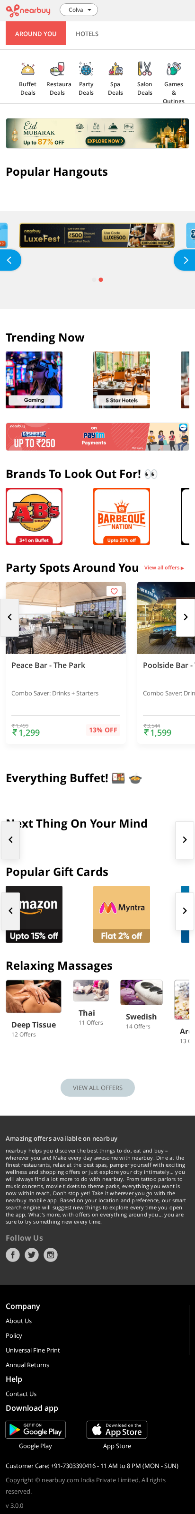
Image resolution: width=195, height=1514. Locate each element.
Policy (14, 1335)
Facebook (13, 1255)
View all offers (164, 567)
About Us (19, 1320)
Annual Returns (27, 1365)
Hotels (87, 33)
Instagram (51, 1255)
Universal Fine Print (33, 1350)
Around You (36, 33)
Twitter (32, 1255)
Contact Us (21, 1393)
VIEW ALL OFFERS (98, 1087)
